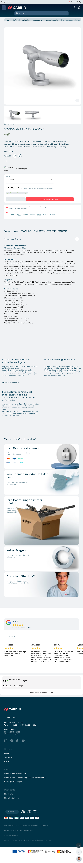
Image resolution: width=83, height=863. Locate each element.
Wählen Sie (9, 176)
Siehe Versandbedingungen (18, 208)
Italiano (21, 840)
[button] (41, 13)
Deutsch (41, 840)
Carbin (7, 20)
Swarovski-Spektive (51, 20)
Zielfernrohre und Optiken (21, 20)
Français (28, 840)
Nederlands (48, 840)
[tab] (7, 686)
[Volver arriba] (78, 845)
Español (7, 840)
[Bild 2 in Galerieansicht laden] (33, 115)
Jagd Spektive (37, 20)
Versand (30, 188)
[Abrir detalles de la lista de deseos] (78, 851)
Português (14, 840)
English (34, 840)
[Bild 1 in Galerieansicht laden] (13, 115)
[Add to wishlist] (6, 161)
